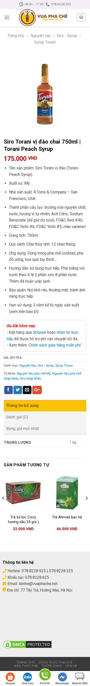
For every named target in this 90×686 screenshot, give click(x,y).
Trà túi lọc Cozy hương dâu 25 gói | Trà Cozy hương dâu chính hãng (23, 520)
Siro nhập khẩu (30, 378)
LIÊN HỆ (71, 666)
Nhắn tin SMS (80, 683)
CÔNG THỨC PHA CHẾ (55, 662)
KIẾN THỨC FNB (26, 666)
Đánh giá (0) (17, 417)
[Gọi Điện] (45, 675)
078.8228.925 (34, 570)
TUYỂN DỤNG (52, 666)
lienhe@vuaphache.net (38, 583)
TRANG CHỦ (25, 662)
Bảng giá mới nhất (22, 428)
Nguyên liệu (40, 35)
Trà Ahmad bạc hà (67, 517)
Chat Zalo (28, 683)
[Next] (86, 508)
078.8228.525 (61, 570)
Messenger (62, 683)
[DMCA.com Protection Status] (27, 644)
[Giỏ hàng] (81, 18)
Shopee (39, 332)
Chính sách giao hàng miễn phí (54, 345)
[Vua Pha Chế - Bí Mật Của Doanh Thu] (43, 17)
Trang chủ (16, 35)
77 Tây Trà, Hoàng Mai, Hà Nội (46, 590)
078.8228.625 (37, 577)
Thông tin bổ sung (22, 405)
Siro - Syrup (67, 35)
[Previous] (3, 508)
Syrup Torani (45, 42)
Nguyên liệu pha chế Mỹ (34, 373)
